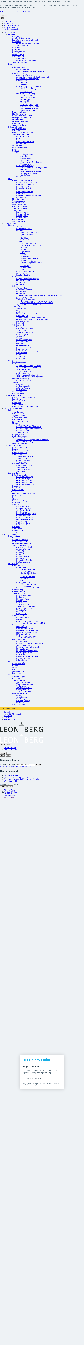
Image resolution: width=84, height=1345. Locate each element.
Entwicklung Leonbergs (20, 475)
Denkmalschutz (22, 558)
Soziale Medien (18, 53)
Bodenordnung (17, 590)
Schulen (15, 286)
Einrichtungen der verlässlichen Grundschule (36, 303)
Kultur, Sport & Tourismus (13, 408)
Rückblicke (24, 238)
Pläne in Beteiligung (27, 569)
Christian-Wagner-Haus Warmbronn (29, 429)
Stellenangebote (18, 56)
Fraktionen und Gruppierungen (31, 162)
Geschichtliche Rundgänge (26, 514)
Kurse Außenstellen (23, 347)
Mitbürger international (20, 121)
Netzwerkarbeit (21, 390)
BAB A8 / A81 (21, 654)
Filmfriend (20, 323)
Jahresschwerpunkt (27, 97)
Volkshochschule (18, 325)
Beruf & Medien (22, 342)
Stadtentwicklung (18, 593)
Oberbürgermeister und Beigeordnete (34, 168)
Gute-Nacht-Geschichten (21, 38)
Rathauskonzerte (18, 434)
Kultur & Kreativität (23, 334)
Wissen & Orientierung (24, 332)
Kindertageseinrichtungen (21, 277)
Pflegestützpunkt (18, 393)
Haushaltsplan (21, 177)
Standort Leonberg (19, 680)
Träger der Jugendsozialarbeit (27, 375)
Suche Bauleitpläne (27, 577)
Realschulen (21, 292)
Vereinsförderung (22, 471)
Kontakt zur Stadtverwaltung (22, 132)
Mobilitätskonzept (22, 649)
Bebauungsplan (26, 586)
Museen (15, 423)
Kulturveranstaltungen (20, 414)
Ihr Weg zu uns (21, 273)
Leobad (15, 449)
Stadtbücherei (17, 306)
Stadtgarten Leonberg (24, 608)
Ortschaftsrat (25, 175)
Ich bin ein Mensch (34, 1078)
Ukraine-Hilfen (17, 123)
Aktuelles (11, 34)
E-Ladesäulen (21, 641)
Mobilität (19, 619)
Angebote (19, 242)
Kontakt (19, 355)
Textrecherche (25, 164)
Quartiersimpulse (18, 51)
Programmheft (21, 353)
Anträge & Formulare (24, 549)
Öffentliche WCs (18, 203)
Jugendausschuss (23, 369)
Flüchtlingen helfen (19, 114)
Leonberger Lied (22, 216)
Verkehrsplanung (18, 640)
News (18, 695)
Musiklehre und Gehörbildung (31, 262)
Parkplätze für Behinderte (25, 380)
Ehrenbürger (16, 486)
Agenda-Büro (25, 101)
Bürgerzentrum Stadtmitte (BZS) (28, 79)
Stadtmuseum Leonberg (25, 425)
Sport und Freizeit (14, 445)
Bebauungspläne (22, 556)
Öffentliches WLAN (19, 205)
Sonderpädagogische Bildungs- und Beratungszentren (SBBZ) (39, 295)
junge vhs (19, 343)
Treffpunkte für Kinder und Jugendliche (30, 377)
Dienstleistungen (22, 136)
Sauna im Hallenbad (19, 453)
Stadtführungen (17, 529)
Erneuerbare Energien (24, 188)
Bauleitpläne (21, 567)
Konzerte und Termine (24, 229)
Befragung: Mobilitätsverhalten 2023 (29, 643)
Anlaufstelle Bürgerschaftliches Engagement (32, 77)
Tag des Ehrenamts (19, 416)
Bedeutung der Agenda (28, 103)
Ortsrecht (15, 149)
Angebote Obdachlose (20, 66)
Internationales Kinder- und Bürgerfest (26, 40)
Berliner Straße (21, 597)
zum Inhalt (8, 22)
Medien (19, 310)
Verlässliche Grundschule (25, 299)
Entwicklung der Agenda (29, 105)
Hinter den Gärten (22, 599)
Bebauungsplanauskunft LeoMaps (28, 588)
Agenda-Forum (25, 99)
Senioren (15, 382)
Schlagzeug (24, 256)
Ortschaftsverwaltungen (20, 147)
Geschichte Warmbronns (25, 484)
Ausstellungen (17, 412)
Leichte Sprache (10, 748)
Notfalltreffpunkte (22, 69)
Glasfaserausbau (18, 201)
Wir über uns (21, 308)
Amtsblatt (15, 36)
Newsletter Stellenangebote (26, 60)
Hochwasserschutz (27, 638)
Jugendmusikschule (19, 227)
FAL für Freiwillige (27, 88)
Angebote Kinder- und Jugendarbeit (25, 406)
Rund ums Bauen (14, 536)
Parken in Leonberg (19, 206)
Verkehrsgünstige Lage (24, 684)
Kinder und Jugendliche (21, 364)
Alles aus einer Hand (24, 547)
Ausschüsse (24, 160)
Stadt (10, 179)
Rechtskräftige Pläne (28, 573)
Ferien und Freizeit (15, 395)
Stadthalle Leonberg (19, 436)
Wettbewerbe (25, 240)
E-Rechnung (17, 678)
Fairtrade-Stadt (21, 81)
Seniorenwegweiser (23, 386)
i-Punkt (14, 499)
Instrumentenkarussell (28, 243)
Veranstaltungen (22, 316)
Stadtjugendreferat (23, 373)
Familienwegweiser (19, 362)
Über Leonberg (17, 530)
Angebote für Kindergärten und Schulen (30, 317)
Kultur (10, 410)
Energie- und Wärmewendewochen (29, 195)
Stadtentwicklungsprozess (25, 606)
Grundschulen (21, 288)
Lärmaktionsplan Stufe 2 (25, 628)
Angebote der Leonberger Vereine (28, 366)
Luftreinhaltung (21, 627)
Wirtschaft (11, 675)
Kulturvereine (17, 419)
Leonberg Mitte (21, 601)
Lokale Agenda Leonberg (25, 94)
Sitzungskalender (26, 155)
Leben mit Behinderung (20, 379)
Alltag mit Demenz (23, 388)
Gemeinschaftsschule (24, 290)
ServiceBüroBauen (19, 545)
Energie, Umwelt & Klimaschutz (23, 181)
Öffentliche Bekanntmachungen (27, 44)
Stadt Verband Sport (23, 469)
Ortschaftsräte (25, 158)
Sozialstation (17, 392)
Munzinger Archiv (22, 321)
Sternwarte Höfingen (23, 432)
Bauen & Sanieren (23, 190)
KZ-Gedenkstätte (22, 430)
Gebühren (20, 284)
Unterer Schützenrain (24, 612)
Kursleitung (20, 358)
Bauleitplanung (17, 566)
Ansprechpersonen (19, 129)
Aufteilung (20, 551)
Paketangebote (26, 268)
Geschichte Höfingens (24, 482)
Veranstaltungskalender (21, 62)
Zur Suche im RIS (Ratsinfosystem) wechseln (16, 766)
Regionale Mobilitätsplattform (27, 651)
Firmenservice (21, 349)
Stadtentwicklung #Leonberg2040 (28, 621)
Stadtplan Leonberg (19, 208)
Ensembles (24, 266)
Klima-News (20, 193)
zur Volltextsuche (10, 23)
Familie (11, 360)
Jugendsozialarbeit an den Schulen (29, 305)
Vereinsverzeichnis (23, 467)
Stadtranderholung (19, 404)
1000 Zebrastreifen (23, 645)
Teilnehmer (24, 82)
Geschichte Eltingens (24, 479)
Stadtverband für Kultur (24, 466)
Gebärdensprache (10, 750)
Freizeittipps (16, 399)
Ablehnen (3, 16)
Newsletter (16, 47)
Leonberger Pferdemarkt (21, 421)
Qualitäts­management (24, 280)
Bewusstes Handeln (23, 186)
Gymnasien (20, 293)
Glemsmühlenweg (23, 516)
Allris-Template (9, 797)
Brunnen (15, 665)
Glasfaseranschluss (19, 538)
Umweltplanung (18, 625)
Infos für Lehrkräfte (23, 275)
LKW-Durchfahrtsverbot (24, 634)
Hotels (14, 497)
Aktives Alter (20, 384)
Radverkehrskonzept (23, 658)
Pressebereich (17, 49)
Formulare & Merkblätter (25, 142)
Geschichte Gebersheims (25, 480)
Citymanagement (18, 704)
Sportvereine (21, 462)
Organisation (17, 145)
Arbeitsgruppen (26, 95)
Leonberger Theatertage (25, 442)
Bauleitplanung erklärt (24, 582)
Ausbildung (16, 131)
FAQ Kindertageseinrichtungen (27, 279)
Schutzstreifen (21, 660)
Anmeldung (20, 282)
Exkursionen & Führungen (25, 329)
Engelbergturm (21, 512)
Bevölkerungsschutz (19, 68)
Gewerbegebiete (22, 697)
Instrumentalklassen (27, 264)
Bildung (11, 225)
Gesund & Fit (21, 336)
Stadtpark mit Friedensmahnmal (28, 525)
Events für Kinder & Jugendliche (24, 397)
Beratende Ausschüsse (28, 173)
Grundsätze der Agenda (29, 108)
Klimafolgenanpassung (24, 192)
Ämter (18, 138)
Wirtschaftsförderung (19, 693)
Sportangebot (17, 454)
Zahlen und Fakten (19, 221)
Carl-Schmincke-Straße (24, 510)
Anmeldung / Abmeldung (25, 271)
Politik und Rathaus (15, 127)
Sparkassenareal (22, 604)
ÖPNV (14, 667)
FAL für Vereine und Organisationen (33, 90)
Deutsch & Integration (24, 340)
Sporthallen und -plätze (24, 456)
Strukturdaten (21, 686)
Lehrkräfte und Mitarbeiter (29, 232)
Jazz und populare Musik (29, 258)
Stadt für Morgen (18, 55)
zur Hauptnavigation (11, 25)
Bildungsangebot (22, 690)
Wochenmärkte (17, 219)
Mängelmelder (17, 119)
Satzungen (20, 269)
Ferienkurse (16, 403)
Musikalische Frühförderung (30, 245)
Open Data (24, 580)
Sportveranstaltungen (24, 460)
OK (2, 18)
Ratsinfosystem (22, 153)
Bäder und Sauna (18, 664)
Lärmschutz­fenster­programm (26, 632)
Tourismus (12, 491)
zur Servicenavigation (12, 29)
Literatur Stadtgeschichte (21, 488)
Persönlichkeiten (18, 490)
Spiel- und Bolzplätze (24, 371)
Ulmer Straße (21, 610)
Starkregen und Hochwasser (26, 636)
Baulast (19, 554)
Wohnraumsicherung (19, 125)
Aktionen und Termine (24, 75)
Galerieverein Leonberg (21, 417)
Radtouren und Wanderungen (23, 451)
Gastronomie (17, 495)
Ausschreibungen (18, 677)
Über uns (19, 230)
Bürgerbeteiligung (18, 591)
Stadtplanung (13, 564)
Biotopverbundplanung (24, 595)
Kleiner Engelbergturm (24, 517)
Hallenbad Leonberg (19, 447)
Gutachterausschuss (19, 541)
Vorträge (19, 327)
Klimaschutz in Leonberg (25, 184)
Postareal (19, 603)
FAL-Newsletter (26, 92)
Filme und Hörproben (28, 234)
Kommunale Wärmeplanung (26, 182)
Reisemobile (17, 503)
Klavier (23, 255)
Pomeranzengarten (23, 521)
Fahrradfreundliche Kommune (27, 656)
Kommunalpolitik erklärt (24, 166)
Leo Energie (16, 673)
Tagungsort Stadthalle (24, 688)
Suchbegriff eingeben (8, 764)
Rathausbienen (22, 197)
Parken (15, 669)
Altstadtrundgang (22, 506)
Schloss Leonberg (23, 523)
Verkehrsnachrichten (23, 45)
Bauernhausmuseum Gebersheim (28, 427)
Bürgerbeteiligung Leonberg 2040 (32, 623)
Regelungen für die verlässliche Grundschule (36, 301)
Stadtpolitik (16, 151)
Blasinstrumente (26, 251)
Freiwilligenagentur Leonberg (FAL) (29, 86)
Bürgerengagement (19, 73)
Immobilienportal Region (25, 699)
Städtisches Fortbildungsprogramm (29, 351)
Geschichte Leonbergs (24, 477)
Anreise (19, 532)
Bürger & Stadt (9, 32)
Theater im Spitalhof (19, 438)
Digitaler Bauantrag (23, 562)
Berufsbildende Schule (24, 297)
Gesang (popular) (26, 260)
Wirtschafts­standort (23, 682)
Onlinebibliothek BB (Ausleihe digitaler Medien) (33, 319)
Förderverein (25, 236)
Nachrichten (16, 42)
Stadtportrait (16, 210)
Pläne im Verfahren (27, 571)
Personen (19, 140)
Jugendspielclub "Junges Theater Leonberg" (32, 440)
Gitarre (22, 253)
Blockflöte (24, 247)
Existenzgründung (23, 701)
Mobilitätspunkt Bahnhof (25, 653)
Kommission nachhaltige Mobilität (28, 647)
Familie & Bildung (10, 223)
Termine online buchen (20, 143)
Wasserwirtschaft (18, 671)
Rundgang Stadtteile (23, 508)
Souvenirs (16, 527)
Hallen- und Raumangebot (22, 116)
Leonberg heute (22, 212)
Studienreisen (21, 330)
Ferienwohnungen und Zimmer (23, 493)
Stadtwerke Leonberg (16, 662)
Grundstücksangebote (20, 540)
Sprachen (19, 338)
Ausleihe (19, 312)
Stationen (23, 84)
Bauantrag (20, 553)
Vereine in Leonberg (19, 464)
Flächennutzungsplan (28, 584)
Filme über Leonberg (19, 199)
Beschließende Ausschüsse (30, 171)
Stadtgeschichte (14, 473)
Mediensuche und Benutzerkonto (28, 314)
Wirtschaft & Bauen (11, 534)
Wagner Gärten (21, 614)
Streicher (23, 249)
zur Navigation (9, 27)
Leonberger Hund (22, 214)
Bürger (10, 64)
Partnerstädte (21, 218)
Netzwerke (20, 703)
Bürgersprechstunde (19, 112)
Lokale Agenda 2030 (28, 110)
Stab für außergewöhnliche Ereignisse (30, 71)
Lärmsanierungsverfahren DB (27, 630)
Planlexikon (24, 578)
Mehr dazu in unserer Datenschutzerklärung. (17, 12)
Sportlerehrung (21, 458)
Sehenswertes (17, 504)
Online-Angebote (22, 345)
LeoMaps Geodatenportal (21, 118)
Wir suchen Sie (21, 58)
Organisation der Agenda (29, 106)
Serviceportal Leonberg (20, 134)
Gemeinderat (25, 156)
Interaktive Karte (26, 575)
